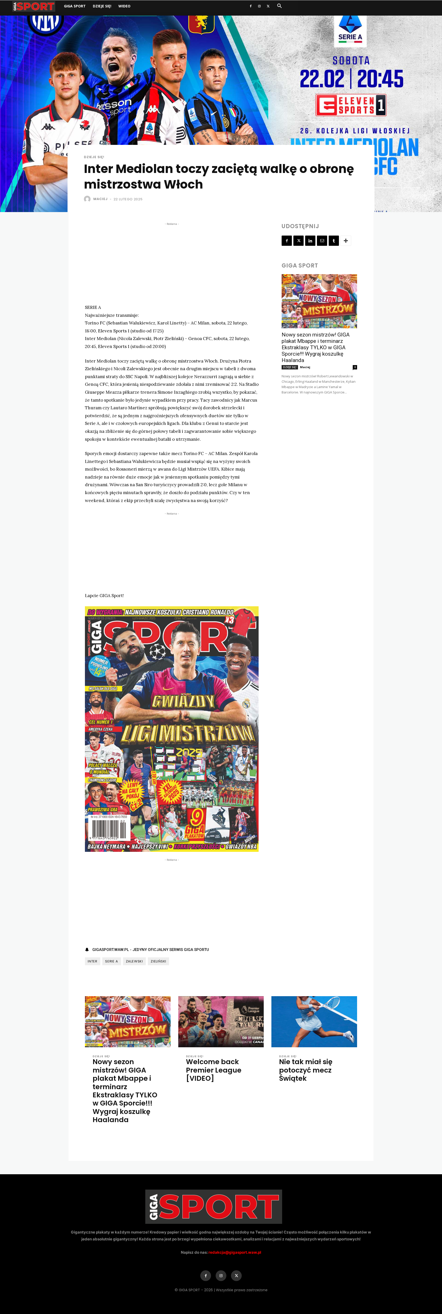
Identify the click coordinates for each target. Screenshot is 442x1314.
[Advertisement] (172, 262)
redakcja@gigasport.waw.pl (234, 1252)
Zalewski (134, 961)
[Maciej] (88, 199)
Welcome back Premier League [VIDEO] (213, 1070)
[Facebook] (251, 6)
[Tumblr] (334, 241)
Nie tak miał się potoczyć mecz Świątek (306, 1070)
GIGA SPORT (75, 6)
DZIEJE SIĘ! (102, 6)
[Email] (322, 241)
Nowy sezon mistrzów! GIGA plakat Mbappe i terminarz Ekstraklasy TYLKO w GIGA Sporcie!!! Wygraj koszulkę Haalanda (316, 347)
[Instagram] (259, 6)
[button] (279, 6)
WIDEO (124, 6)
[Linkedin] (310, 241)
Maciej (100, 198)
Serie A (111, 961)
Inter (92, 961)
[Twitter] (268, 6)
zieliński (158, 961)
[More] (345, 241)
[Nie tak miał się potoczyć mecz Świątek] (314, 1022)
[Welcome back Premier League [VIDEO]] (221, 1022)
